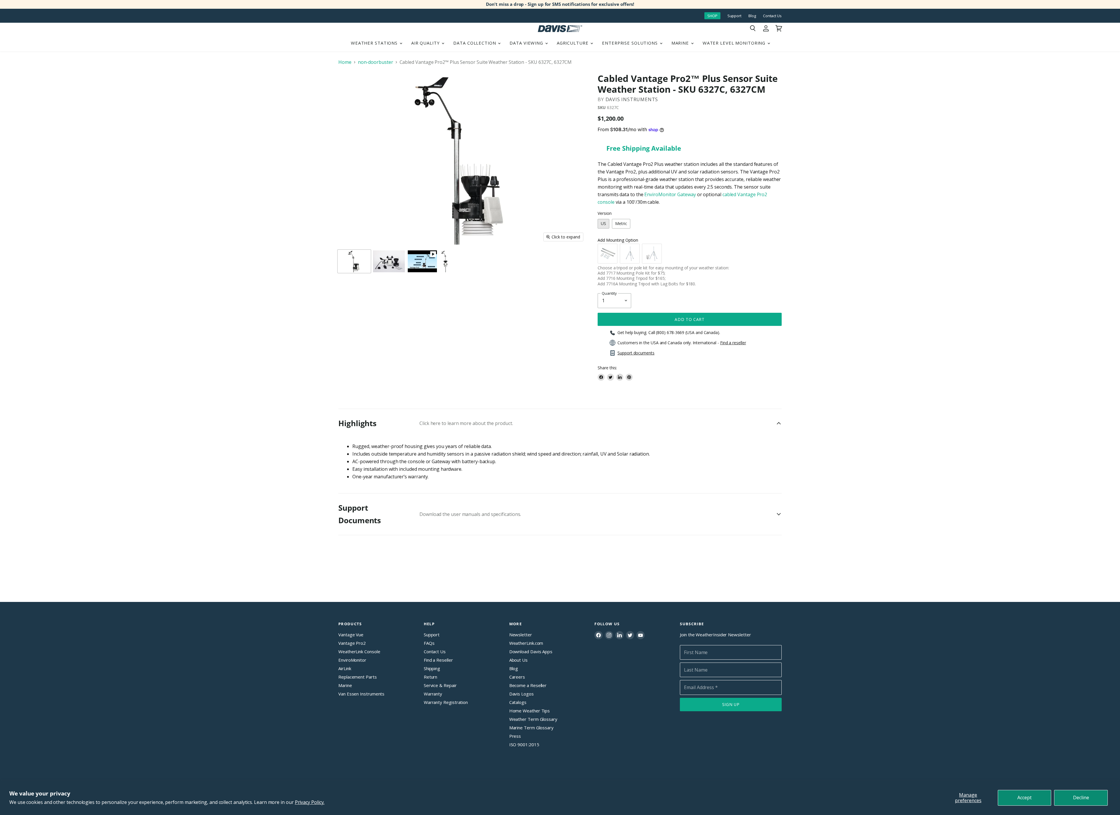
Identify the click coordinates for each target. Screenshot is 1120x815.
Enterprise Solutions (630, 43)
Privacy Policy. (310, 802)
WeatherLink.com (526, 643)
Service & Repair (440, 685)
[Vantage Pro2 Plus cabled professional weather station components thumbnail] (388, 261)
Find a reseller (733, 342)
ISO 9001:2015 (524, 744)
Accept (1024, 797)
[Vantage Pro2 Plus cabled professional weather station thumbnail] (445, 261)
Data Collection (475, 43)
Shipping (432, 668)
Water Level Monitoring (735, 43)
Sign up (731, 704)
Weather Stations (375, 43)
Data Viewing (527, 43)
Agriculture (573, 43)
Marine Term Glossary (531, 727)
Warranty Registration (446, 702)
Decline (1081, 797)
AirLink (344, 668)
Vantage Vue (350, 634)
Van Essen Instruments (361, 694)
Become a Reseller (528, 685)
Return (431, 677)
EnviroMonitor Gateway (670, 194)
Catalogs (517, 702)
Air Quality (426, 43)
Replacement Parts (357, 677)
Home (344, 62)
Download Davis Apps (530, 651)
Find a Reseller (438, 660)
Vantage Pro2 (352, 643)
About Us (518, 660)
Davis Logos (521, 694)
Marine (680, 43)
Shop (712, 15)
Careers (517, 677)
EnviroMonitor (352, 660)
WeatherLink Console (359, 651)
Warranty (433, 694)
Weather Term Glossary (533, 719)
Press (515, 736)
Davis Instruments (632, 99)
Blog (752, 16)
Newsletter (520, 634)
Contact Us (772, 16)
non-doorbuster (375, 62)
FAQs (429, 643)
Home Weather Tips (529, 711)
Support (734, 16)
